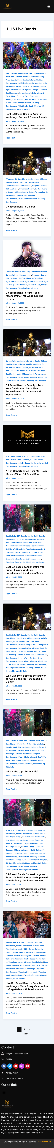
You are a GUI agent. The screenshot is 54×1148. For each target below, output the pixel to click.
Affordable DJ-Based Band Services (20, 179)
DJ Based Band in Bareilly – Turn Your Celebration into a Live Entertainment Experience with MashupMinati (24, 390)
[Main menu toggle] (48, 6)
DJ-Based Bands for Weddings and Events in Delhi (26, 863)
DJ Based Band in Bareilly (26, 371)
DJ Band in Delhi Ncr (23, 552)
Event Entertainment (33, 96)
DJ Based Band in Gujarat (20, 206)
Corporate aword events (16, 272)
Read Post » (11, 137)
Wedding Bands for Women (35, 975)
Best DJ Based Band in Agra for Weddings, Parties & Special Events (26, 116)
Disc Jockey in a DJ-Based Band (31, 648)
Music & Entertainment (22, 103)
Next (27, 1033)
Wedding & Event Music (15, 562)
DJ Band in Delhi (23, 655)
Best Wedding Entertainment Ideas (20, 840)
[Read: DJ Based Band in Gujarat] (27, 161)
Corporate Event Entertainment (18, 186)
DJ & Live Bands (24, 83)
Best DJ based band (32, 741)
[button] (4, 1092)
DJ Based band (38, 83)
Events (8, 99)
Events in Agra (18, 99)
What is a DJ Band (25, 106)
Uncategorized (12, 870)
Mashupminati (44, 1142)
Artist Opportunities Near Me (33, 456)
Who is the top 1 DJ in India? (22, 771)
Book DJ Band (11, 747)
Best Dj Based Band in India (33, 744)
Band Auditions (23, 460)
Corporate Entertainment (29, 182)
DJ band (34, 747)
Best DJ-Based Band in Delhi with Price (21, 543)
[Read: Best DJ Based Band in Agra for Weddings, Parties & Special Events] (27, 55)
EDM (32, 655)
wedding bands (17, 975)
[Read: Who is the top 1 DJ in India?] (27, 722)
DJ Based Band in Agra (20, 281)
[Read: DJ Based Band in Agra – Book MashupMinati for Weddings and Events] (27, 253)
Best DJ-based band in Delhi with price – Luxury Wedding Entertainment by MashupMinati (25, 569)
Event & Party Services (15, 96)
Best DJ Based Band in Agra (17, 73)
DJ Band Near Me (35, 853)
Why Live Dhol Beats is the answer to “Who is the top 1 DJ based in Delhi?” (26, 678)
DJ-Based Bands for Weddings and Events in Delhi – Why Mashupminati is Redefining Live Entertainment (27, 877)
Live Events (17, 559)
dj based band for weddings (29, 364)
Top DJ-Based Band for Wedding (24, 760)
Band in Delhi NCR (13, 536)
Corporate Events (39, 186)
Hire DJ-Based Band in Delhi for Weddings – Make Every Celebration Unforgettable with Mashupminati (27, 986)
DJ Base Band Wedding (27, 857)
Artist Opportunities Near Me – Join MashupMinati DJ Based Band (26, 472)
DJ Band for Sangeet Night (27, 651)
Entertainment (25, 93)
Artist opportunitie (13, 456)
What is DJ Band (23, 109)
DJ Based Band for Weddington (27, 754)
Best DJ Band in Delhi (29, 536)
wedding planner (33, 668)
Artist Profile (11, 460)
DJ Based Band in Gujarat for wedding (30, 192)
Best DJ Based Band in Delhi (27, 834)
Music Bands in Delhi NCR (30, 965)
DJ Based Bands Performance (33, 374)
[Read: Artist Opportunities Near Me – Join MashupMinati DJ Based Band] (27, 438)
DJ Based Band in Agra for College (24, 90)
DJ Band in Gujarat (26, 189)
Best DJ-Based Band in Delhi (33, 837)
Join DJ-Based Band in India (29, 463)
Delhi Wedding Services (30, 549)
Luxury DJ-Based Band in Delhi (30, 962)
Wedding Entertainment (28, 288)
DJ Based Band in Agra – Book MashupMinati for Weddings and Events (24, 295)
